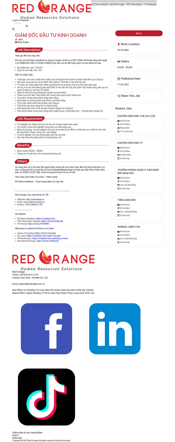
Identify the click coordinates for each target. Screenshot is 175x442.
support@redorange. (28, 284)
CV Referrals (151, 4)
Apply (139, 33)
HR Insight (119, 4)
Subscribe (17, 438)
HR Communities (134, 4)
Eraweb (67, 440)
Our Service (96, 4)
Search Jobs (108, 4)
